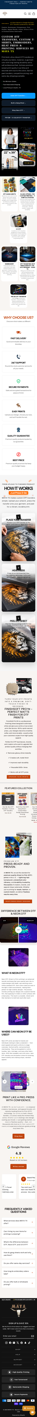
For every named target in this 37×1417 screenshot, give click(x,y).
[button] (9, 193)
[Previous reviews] (3, 1186)
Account (18, 1364)
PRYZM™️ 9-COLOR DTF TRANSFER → (18, 117)
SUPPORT (18, 1359)
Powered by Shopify (18, 1415)
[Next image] (32, 1082)
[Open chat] (32, 1412)
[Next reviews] (33, 1186)
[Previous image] (5, 1082)
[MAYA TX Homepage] (18, 1310)
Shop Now (18, 1136)
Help (18, 1354)
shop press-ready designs (18, 901)
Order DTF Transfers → (18, 95)
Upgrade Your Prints (18, 776)
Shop (18, 1349)
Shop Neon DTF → (18, 110)
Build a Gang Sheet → (18, 103)
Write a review (18, 1166)
